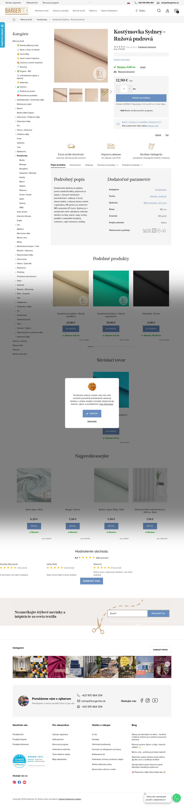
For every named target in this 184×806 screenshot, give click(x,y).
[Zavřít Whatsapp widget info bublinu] (145, 793)
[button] (177, 798)
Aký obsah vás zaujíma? (110, 399)
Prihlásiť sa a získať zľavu (118, 426)
